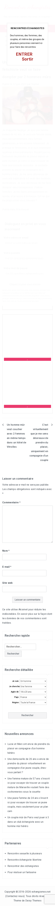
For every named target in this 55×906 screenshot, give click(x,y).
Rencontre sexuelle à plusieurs (24, 853)
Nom (6, 550)
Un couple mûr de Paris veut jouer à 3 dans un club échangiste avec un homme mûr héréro (28, 822)
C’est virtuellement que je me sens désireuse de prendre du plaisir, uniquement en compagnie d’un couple (38, 442)
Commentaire (11, 502)
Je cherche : (14, 686)
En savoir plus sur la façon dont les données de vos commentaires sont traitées (27, 618)
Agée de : (15, 692)
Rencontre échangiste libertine (24, 859)
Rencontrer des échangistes (23, 866)
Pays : (17, 697)
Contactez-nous (15, 896)
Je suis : (16, 681)
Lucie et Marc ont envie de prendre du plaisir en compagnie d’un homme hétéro (28, 748)
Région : (16, 702)
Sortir (27, 59)
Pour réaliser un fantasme (21, 872)
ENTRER (24, 54)
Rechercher (27, 715)
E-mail (6, 566)
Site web (7, 582)
